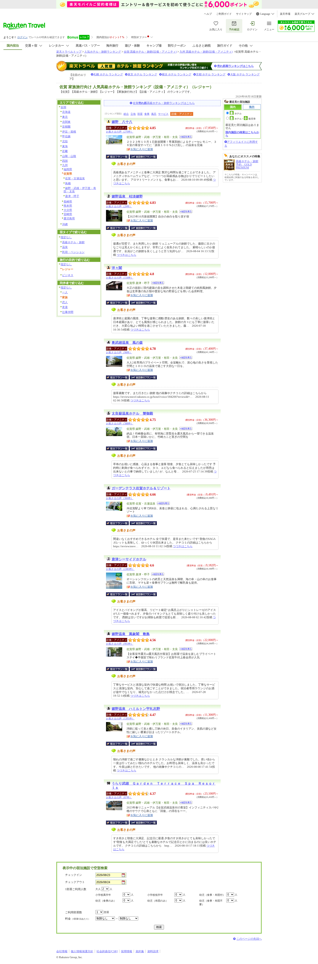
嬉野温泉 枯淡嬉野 (127, 196)
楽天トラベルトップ (69, 51)
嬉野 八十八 (122, 122)
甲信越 (66, 136)
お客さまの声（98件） (119, 352)
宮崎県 (68, 214)
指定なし (66, 237)
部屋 (140, 113)
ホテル (238, 113)
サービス (163, 113)
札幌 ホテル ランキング (108, 74)
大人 (98, 889)
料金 (77, 918)
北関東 (66, 121)
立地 (133, 113)
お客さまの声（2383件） (120, 569)
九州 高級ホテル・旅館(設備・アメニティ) (206, 51)
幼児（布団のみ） (157, 900)
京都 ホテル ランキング (210, 74)
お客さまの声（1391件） (120, 718)
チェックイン (73, 874)
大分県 (68, 210)
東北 (65, 116)
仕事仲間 (67, 312)
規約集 (140, 951)
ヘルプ (208, 13)
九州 (65, 165)
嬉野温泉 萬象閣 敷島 (131, 634)
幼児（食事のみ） (105, 900)
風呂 (153, 113)
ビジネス (67, 275)
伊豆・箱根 (69, 131)
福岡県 (68, 169)
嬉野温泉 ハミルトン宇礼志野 (136, 709)
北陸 (65, 141)
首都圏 (66, 126)
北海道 (66, 112)
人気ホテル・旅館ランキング (102, 51)
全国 (63, 107)
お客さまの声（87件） (119, 797)
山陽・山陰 (69, 156)
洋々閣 (117, 268)
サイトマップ (244, 13)
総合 (126, 113)
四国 (65, 160)
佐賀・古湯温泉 (75, 178)
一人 (65, 292)
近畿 (65, 151)
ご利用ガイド (224, 13)
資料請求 (153, 951)
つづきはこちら (126, 254)
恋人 (65, 302)
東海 (65, 146)
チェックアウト (75, 882)
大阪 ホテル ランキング (245, 74)
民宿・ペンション (73, 252)
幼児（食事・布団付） (212, 894)
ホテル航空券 (245, 118)
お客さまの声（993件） (119, 643)
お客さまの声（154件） (119, 277)
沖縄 (65, 224)
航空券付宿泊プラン (143, 157)
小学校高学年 (103, 894)
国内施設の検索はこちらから (242, 134)
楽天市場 (285, 13)
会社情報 (61, 951)
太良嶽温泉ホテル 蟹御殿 (132, 413)
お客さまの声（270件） (119, 131)
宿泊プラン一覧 (119, 157)
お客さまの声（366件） (119, 498)
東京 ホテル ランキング (142, 74)
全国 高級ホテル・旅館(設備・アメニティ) (150, 51)
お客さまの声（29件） (119, 206)
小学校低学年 (155, 894)
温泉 (65, 247)
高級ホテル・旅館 (73, 242)
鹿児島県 (69, 218)
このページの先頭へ (249, 938)
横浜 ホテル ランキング (176, 74)
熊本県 (68, 205)
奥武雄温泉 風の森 (127, 342)
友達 (65, 307)
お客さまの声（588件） (119, 423)
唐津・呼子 (72, 196)
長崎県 (68, 201)
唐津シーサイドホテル (129, 559)
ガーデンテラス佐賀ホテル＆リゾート (141, 488)
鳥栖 (68, 183)
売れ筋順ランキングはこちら (235, 66)
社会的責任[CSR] (107, 951)
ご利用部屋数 (73, 912)
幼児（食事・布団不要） (211, 902)
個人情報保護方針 (82, 951)
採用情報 (126, 951)
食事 (146, 113)
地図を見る (185, 136)
